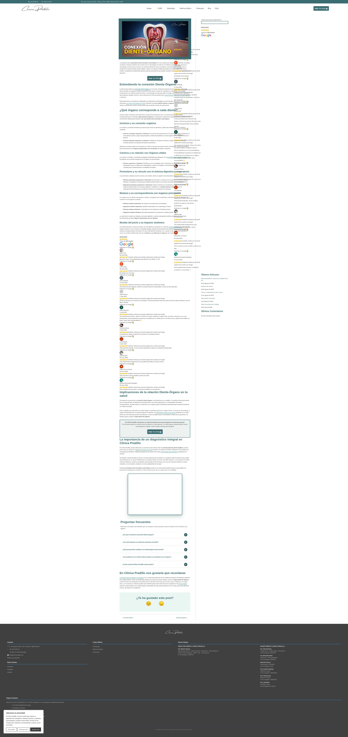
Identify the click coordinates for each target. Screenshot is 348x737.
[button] (149, 8)
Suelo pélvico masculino (208, 298)
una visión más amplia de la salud (135, 103)
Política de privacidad (13, 658)
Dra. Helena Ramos (266, 649)
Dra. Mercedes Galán (266, 655)
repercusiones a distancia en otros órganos (177, 95)
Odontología (171, 8)
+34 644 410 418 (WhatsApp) (17, 652)
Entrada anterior (127, 617)
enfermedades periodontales (169, 451)
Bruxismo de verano (207, 286)
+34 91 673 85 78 (14, 649)
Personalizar (11, 729)
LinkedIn (9, 672)
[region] (24, 721)
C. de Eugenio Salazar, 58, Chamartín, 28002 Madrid (24, 646)
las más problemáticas (175, 227)
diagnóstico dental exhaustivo (143, 449)
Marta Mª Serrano (265, 662)
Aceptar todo (35, 729)
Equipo (149, 8)
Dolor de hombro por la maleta (210, 304)
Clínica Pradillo (182, 583)
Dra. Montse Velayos (184, 649)
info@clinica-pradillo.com (16, 655)
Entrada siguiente (182, 617)
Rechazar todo (23, 729)
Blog (209, 8)
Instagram (10, 669)
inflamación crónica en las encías (166, 412)
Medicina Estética (185, 8)
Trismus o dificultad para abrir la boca (212, 292)
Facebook (10, 666)
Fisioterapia (200, 8)
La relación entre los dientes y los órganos (132, 577)
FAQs (217, 8)
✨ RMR (159, 8)
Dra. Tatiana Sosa (265, 675)
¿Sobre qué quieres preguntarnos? (211, 19)
